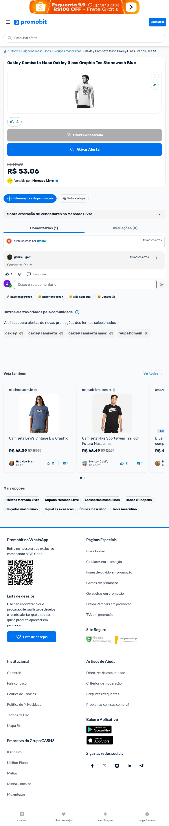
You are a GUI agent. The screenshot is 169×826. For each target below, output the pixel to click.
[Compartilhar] (155, 86)
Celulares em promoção (104, 561)
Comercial (14, 672)
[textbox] (85, 284)
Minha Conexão (19, 783)
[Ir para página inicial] (7, 51)
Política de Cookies (21, 694)
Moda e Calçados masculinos (31, 51)
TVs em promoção (99, 614)
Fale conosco (17, 683)
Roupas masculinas (67, 51)
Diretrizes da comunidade (105, 672)
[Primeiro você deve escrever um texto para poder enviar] (161, 284)
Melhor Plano (17, 762)
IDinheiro (14, 752)
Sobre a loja (76, 198)
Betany (41, 241)
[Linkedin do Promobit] (129, 765)
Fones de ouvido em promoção (109, 572)
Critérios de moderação (104, 683)
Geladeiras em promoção (105, 593)
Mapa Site (14, 725)
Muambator (16, 794)
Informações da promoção (33, 198)
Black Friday (95, 551)
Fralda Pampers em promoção (108, 604)
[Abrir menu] (8, 22)
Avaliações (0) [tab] (125, 228)
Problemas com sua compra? (107, 704)
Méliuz (12, 773)
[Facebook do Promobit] (92, 765)
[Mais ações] (155, 76)
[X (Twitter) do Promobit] (105, 765)
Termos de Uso (18, 715)
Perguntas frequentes (102, 694)
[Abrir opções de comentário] (156, 257)
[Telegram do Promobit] (142, 765)
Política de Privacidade (24, 704)
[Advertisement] (84, 353)
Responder (39, 274)
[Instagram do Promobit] (117, 765)
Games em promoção (102, 583)
